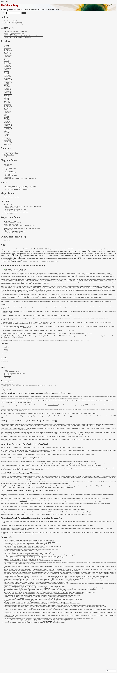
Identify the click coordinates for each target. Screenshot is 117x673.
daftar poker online (16, 560)
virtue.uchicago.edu (97, 258)
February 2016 (7, 138)
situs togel (19, 556)
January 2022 (7, 49)
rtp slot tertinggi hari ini (107, 477)
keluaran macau (30, 454)
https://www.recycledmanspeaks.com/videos (28, 555)
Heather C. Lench (40, 251)
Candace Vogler (42, 249)
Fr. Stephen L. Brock (5, 251)
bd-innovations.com (53, 405)
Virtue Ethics (105, 258)
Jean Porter (75, 251)
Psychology (35, 255)
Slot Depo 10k (40, 494)
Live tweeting (17, 253)
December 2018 (8, 89)
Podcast (29, 255)
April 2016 (6, 135)
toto (71, 416)
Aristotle (32, 249)
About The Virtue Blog (10, 152)
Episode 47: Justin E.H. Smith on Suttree (14, 33)
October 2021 (7, 53)
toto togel (42, 447)
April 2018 (6, 101)
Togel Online (43, 509)
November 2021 (8, 52)
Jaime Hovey (67, 251)
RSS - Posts (7, 240)
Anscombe (11, 249)
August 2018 (7, 95)
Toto (80, 521)
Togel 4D (63, 439)
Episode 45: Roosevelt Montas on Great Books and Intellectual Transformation (23, 36)
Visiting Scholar (3, 260)
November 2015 (8, 142)
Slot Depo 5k (30, 468)
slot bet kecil (61, 498)
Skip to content (4, 1)
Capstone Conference (53, 249)
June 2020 (6, 71)
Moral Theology (92, 253)
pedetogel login (76, 409)
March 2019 (7, 86)
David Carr (85, 249)
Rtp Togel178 (51, 542)
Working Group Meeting (14, 260)
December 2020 (8, 66)
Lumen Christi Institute (25, 253)
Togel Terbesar (80, 400)
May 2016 (6, 134)
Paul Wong (8, 255)
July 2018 (6, 96)
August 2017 (7, 112)
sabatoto (44, 525)
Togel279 (6, 601)
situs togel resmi (70, 572)
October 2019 (7, 81)
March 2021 (7, 62)
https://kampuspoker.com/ (16, 557)
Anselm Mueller (18, 249)
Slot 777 (24, 487)
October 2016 (7, 127)
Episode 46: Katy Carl (9, 34)
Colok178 (88, 562)
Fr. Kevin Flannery (112, 249)
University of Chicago (44, 258)
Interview (61, 251)
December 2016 (8, 124)
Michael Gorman (71, 253)
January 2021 (7, 65)
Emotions (95, 249)
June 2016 (6, 132)
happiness (32, 251)
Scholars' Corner (28, 261)
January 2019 (7, 88)
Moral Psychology (84, 253)
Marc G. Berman (34, 253)
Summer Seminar (91, 255)
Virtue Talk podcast (9, 155)
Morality (77, 253)
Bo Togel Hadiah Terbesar (30, 425)
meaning (56, 253)
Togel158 (13, 545)
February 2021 (7, 63)
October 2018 (7, 92)
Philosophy (17, 255)
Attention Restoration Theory (11, 371)
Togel (42, 413)
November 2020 (8, 68)
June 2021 (6, 58)
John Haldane (95, 251)
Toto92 (46, 576)
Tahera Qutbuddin (5, 258)
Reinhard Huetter (53, 255)
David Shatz (91, 249)
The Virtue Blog (9, 5)
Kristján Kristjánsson (9, 253)
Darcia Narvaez (79, 249)
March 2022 (7, 46)
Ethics (106, 249)
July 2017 (6, 114)
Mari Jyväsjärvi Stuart (42, 253)
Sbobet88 (86, 609)
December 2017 (8, 107)
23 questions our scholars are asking (10, 384)
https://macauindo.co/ (39, 549)
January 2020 (7, 78)
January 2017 (7, 122)
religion (59, 255)
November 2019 (8, 79)
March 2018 (7, 102)
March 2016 (7, 137)
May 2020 (6, 72)
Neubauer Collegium (107, 253)
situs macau (52, 569)
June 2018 (6, 98)
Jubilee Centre (106, 251)
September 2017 (8, 111)
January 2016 (7, 140)
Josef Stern (100, 251)
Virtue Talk (111, 258)
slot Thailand (23, 501)
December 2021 (8, 51)
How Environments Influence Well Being (14, 373)
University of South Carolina (66, 258)
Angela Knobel (4, 249)
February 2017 (7, 121)
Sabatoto (68, 580)
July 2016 (6, 131)
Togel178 (47, 532)
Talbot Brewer (14, 258)
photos (25, 255)
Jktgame (81, 612)
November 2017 (8, 108)
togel (51, 503)
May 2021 (6, 59)
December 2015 (8, 141)
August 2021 (7, 56)
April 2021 (6, 61)
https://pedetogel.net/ (23, 550)
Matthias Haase (50, 253)
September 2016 (8, 128)
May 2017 (6, 117)
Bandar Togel (48, 622)
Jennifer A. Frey (84, 251)
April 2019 (6, 85)
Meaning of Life (62, 253)
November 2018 (8, 91)
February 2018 (7, 104)
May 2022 (6, 45)
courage (63, 249)
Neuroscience (7, 376)
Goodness (26, 251)
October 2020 (7, 69)
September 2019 (8, 82)
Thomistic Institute (30, 258)
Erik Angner (100, 249)
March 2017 (7, 119)
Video (74, 258)
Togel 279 (46, 543)
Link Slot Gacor (11, 461)
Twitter (36, 258)
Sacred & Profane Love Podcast (12, 153)
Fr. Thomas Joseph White (17, 251)
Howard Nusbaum (49, 251)
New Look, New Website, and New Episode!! (15, 31)
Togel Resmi (49, 621)
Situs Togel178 (25, 528)
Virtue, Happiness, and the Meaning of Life (11, 261)
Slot (33, 559)
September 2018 (8, 94)
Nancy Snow (99, 253)
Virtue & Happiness (88, 258)
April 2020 (6, 74)
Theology (22, 258)
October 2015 (7, 144)
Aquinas (26, 249)
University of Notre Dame (55, 258)
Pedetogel (22, 553)
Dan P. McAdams (70, 249)
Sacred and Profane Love (67, 255)
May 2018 (6, 99)
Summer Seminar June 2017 (106, 255)
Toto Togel (48, 396)
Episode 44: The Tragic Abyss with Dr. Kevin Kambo (17, 37)
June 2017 (6, 115)
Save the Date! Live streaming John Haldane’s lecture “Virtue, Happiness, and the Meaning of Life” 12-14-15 (28, 385)
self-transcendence (79, 255)
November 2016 (8, 125)
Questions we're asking (44, 255)
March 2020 (7, 75)
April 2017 (6, 118)
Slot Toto (46, 481)
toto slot (36, 506)
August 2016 (7, 130)
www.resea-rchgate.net (37, 540)
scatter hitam (63, 465)
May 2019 (6, 84)
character (60, 249)
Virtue (79, 258)
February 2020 (7, 76)
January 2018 (7, 105)
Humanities (56, 251)
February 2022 (7, 48)
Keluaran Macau (29, 428)
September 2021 (8, 55)
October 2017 (7, 109)
